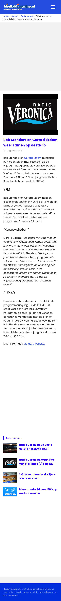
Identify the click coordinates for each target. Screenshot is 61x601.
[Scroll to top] (57, 597)
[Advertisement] (30, 56)
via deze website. (34, 343)
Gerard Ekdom (33, 158)
